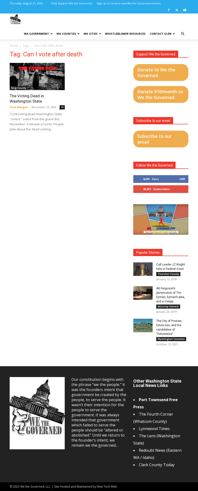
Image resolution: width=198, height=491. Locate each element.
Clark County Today (157, 464)
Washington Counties (171, 339)
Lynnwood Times (155, 428)
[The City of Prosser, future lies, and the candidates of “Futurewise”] (143, 325)
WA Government (36, 33)
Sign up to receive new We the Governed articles (129, 3)
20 (62, 107)
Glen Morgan (19, 107)
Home (14, 46)
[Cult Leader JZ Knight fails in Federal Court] (143, 269)
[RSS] (176, 10)
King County (18, 88)
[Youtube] (184, 10)
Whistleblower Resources (125, 33)
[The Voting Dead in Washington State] (37, 76)
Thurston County (168, 274)
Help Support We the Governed (71, 3)
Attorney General (168, 306)
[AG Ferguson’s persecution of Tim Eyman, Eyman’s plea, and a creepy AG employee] (143, 293)
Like (182, 179)
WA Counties (66, 33)
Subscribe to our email (154, 139)
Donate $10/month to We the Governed (160, 94)
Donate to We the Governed (156, 72)
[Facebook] (168, 10)
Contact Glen (160, 33)
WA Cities (91, 33)
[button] (182, 34)
